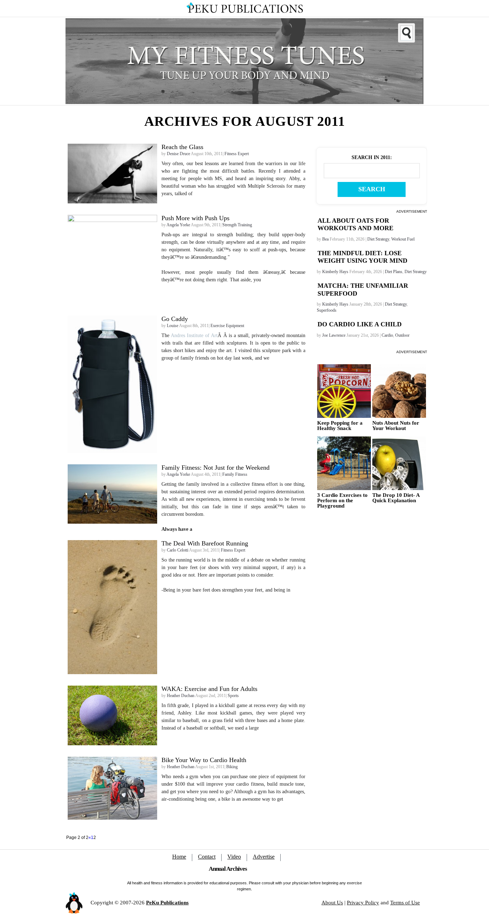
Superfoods (327, 310)
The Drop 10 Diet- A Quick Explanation (396, 498)
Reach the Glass (182, 146)
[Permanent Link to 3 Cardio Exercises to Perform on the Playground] (344, 463)
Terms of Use (405, 902)
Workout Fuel (403, 239)
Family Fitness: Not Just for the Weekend (215, 467)
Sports (233, 695)
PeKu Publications (167, 902)
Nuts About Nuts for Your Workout (395, 425)
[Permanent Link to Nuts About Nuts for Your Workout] (399, 391)
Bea (325, 239)
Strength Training (237, 224)
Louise (172, 325)
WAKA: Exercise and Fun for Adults (209, 688)
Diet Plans (393, 271)
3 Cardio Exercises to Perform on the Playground (342, 501)
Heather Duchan (180, 695)
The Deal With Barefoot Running (204, 543)
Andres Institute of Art (194, 335)
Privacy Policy (363, 902)
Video (234, 857)
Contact (207, 857)
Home (179, 857)
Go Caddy (174, 318)
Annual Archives (228, 868)
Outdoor (402, 335)
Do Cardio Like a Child (360, 324)
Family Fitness (234, 474)
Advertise (264, 857)
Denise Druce (178, 153)
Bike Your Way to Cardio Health (203, 760)
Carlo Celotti (177, 550)
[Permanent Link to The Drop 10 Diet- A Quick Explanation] (399, 463)
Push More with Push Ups (195, 218)
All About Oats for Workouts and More (355, 224)
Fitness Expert (236, 153)
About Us (332, 902)
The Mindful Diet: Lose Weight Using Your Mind (362, 257)
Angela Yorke (178, 224)
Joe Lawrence (333, 335)
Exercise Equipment (227, 325)
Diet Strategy (378, 239)
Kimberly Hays (335, 271)
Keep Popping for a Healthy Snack (340, 425)
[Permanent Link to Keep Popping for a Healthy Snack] (344, 391)
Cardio (387, 335)
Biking (232, 766)
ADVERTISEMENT (411, 211)
